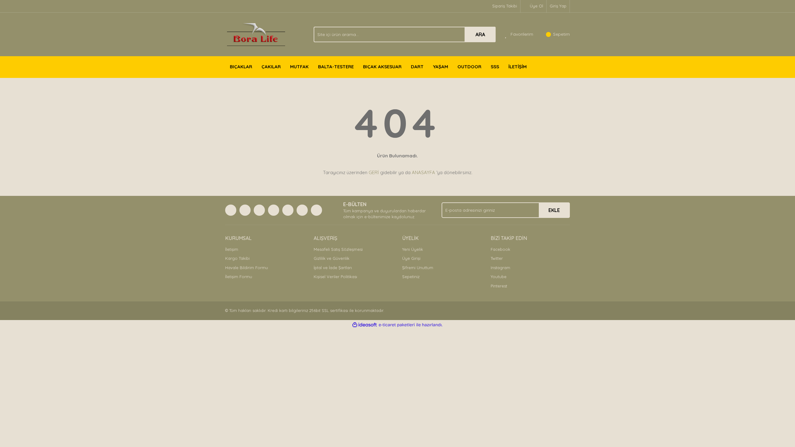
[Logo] (256, 33)
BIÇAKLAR (241, 67)
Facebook (500, 249)
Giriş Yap (558, 5)
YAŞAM (440, 67)
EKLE (554, 210)
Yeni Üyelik (412, 249)
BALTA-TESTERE (336, 67)
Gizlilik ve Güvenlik (331, 258)
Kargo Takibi (237, 258)
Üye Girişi (411, 258)
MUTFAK (299, 67)
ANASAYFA (423, 172)
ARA (480, 34)
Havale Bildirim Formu (246, 267)
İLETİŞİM (517, 67)
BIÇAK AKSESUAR (382, 67)
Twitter (497, 258)
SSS (495, 67)
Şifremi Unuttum (417, 267)
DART (417, 67)
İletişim (231, 249)
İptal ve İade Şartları (333, 267)
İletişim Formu (238, 276)
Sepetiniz (411, 276)
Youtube (499, 276)
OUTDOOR (469, 67)
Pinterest (499, 285)
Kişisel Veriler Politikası (335, 276)
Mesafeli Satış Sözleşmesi (338, 249)
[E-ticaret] (397, 325)
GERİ (374, 172)
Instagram (500, 267)
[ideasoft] (364, 325)
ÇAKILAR (271, 67)
